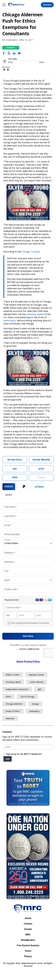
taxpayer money (36, 674)
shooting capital (35, 314)
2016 (36, 338)
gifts (40, 689)
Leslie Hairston (37, 682)
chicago (35, 703)
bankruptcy (9, 320)
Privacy (28, 956)
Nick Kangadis (9, 40)
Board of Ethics (13, 711)
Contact (28, 923)
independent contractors (17, 689)
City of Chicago (27, 696)
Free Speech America (28, 945)
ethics (8, 696)
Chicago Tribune (31, 251)
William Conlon (13, 674)
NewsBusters (28, 940)
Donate (47, 4)
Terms (28, 951)
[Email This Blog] (19, 53)
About (28, 918)
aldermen (10, 718)
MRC (28, 934)
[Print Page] (14, 53)
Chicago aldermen (14, 703)
